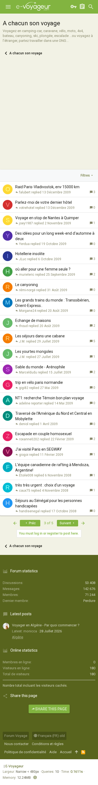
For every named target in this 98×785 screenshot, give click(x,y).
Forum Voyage (15, 736)
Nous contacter (16, 744)
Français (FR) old (51, 736)
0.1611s (77, 772)
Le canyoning (26, 284)
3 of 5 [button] (48, 523)
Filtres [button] (85, 175)
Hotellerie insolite (30, 254)
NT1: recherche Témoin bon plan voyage (49, 398)
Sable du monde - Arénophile (40, 367)
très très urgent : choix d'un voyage (45, 485)
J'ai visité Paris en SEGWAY (38, 449)
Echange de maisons (33, 320)
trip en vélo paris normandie (39, 382)
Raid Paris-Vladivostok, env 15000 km (47, 187)
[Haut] (76, 752)
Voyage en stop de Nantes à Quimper (47, 218)
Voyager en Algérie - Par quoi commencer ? (45, 625)
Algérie (17, 637)
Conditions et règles (47, 744)
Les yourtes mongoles (34, 351)
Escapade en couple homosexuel (43, 434)
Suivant (66, 523)
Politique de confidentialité (25, 752)
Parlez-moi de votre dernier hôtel (43, 202)
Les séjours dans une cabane (40, 336)
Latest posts (21, 614)
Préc (32, 523)
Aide (53, 752)
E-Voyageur (14, 766)
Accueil (66, 752)
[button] (8, 7)
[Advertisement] (49, 118)
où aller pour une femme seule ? (43, 269)
